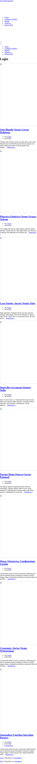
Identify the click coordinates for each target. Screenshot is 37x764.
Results (7, 21)
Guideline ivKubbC (11, 19)
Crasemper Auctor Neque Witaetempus (13, 649)
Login (9, 137)
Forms (7, 17)
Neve (1, 758)
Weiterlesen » (11, 147)
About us (7, 23)
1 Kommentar (8, 745)
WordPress (18, 758)
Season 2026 (9, 25)
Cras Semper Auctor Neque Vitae (17, 303)
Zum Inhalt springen (6, 1)
